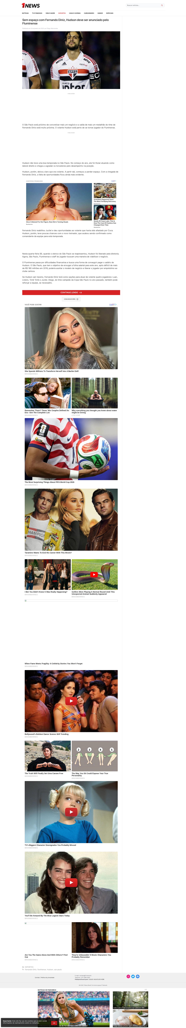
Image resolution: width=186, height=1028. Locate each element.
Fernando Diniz (31, 970)
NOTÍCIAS (25, 13)
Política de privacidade (47, 977)
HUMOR (100, 13)
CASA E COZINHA (75, 13)
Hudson (50, 970)
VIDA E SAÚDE (50, 13)
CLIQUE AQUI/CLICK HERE (96, 979)
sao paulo (58, 970)
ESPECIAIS (109, 13)
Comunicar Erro (69, 299)
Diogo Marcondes (52, 28)
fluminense (41, 970)
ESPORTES (62, 13)
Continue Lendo (69, 292)
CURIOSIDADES (89, 13)
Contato (37, 977)
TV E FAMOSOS (37, 13)
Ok (54, 1023)
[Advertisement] (71, 108)
